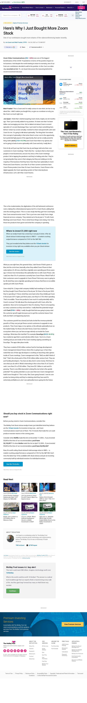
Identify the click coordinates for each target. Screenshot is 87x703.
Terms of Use (9, 673)
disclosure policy (26, 558)
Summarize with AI (36, 47)
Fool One (44, 661)
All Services (45, 646)
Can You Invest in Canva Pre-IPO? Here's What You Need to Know (29, 497)
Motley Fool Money (45, 664)
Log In (76, 2)
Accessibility (67, 2)
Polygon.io (22, 655)
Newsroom (32, 653)
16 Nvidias (10, 573)
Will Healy (14, 493)
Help (83, 2)
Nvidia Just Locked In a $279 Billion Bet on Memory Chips (10, 518)
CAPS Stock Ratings (65, 645)
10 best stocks (41, 243)
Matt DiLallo (33, 493)
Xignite (16, 655)
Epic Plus (44, 655)
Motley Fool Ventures (77, 653)
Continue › (12, 591)
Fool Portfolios (44, 658)
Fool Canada (54, 648)
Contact (31, 656)
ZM (26, 58)
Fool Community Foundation (76, 656)
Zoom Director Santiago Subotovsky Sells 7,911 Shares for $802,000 (11, 497)
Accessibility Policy (42, 673)
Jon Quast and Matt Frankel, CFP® (16, 42)
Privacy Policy (19, 673)
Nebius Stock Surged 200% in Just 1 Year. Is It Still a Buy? (46, 498)
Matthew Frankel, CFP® (42, 555)
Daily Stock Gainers (78, 16)
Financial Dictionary (64, 655)
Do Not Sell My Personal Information (47, 675)
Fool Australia (55, 646)
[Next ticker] (72, 15)
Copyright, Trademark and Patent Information (62, 673)
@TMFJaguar (33, 545)
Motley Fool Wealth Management (77, 650)
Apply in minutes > (71, 145)
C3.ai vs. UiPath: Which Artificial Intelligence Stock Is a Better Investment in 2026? (28, 519)
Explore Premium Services (20, 23)
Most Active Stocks (78, 13)
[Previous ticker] (24, 15)
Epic (43, 652)
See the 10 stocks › (13, 464)
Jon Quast (5, 555)
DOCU (46, 334)
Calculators (65, 651)
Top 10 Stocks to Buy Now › (81, 7)
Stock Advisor (44, 649)
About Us (31, 646)
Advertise (31, 659)
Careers (31, 648)
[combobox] (11, 15)
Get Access (62, 94)
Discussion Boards (65, 648)
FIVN (13, 310)
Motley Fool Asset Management (76, 646)
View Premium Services (72, 624)
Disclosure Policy (29, 673)
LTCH (18, 141)
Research (31, 651)
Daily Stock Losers (80, 18)
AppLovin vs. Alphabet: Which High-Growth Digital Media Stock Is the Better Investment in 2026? (47, 520)
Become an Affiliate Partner (77, 660)
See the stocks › (14, 251)
